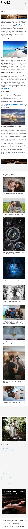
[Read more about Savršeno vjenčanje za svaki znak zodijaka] (14, 268)
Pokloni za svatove (5, 479)
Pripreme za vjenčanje (6, 471)
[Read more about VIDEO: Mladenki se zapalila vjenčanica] (14, 292)
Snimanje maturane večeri (6, 455)
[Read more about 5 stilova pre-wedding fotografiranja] (14, 205)
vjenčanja (6, 88)
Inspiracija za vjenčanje (6, 477)
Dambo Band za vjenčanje (6, 463)
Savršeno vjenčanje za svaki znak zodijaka (12, 281)
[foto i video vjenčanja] (14, 16)
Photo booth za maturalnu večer (8, 461)
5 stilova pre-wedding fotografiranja (13, 214)
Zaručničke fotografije (6, 473)
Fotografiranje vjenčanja (6, 465)
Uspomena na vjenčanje (6, 483)
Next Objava (24, 167)
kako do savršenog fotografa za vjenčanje (12, 382)
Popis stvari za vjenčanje (6, 451)
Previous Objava (5, 167)
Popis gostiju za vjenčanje (6, 469)
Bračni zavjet (4, 481)
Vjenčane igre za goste (6, 475)
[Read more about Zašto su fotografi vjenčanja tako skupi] (14, 393)
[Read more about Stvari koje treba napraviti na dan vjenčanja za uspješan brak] (14, 333)
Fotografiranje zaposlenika (6, 459)
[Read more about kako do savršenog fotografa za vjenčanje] (14, 362)
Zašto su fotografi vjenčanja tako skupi (14, 402)
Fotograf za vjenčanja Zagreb (7, 467)
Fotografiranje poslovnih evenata (8, 447)
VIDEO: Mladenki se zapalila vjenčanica (13, 301)
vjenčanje (18, 24)
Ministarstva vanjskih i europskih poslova (14, 104)
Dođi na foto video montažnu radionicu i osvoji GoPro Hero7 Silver (14, 253)
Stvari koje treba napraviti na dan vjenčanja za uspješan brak (12, 342)
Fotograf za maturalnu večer (7, 453)
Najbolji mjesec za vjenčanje (7, 450)
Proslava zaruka (4, 485)
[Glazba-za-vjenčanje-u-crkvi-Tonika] (14, 161)
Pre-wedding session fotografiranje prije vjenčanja (13, 194)
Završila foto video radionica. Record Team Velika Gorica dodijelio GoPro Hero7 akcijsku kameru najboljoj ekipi (13, 322)
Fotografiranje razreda (6, 457)
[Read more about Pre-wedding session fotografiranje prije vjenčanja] (14, 184)
